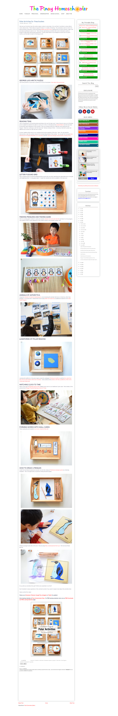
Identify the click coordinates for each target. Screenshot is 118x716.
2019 (81, 220)
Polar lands (58, 660)
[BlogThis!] (22, 663)
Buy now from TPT (83, 30)
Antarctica (37, 660)
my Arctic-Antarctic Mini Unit (41, 429)
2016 (81, 264)
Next (92, 178)
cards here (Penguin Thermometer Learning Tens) (59, 135)
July (81, 233)
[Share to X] (23, 663)
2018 (81, 222)
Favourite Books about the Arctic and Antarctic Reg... (89, 252)
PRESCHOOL (35, 13)
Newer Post (20, 703)
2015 (80, 266)
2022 (81, 214)
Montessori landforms (55, 378)
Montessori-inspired (48, 660)
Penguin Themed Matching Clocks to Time (36, 388)
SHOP (62, 13)
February (82, 243)
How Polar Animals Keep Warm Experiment (88, 250)
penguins (54, 660)
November (83, 225)
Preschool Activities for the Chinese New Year (88, 248)
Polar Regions (63, 660)
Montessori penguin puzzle (56, 470)
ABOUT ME (69, 13)
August (82, 231)
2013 (80, 270)
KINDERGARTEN (44, 13)
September (83, 229)
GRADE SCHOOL (55, 13)
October (82, 227)
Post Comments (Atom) (30, 705)
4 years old (32, 660)
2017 (80, 262)
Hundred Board (60, 125)
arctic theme (41, 660)
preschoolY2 (26, 661)
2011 (80, 274)
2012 (80, 272)
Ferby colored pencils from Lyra (52, 546)
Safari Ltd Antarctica (49, 298)
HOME (21, 13)
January (82, 245)
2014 (80, 268)
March (82, 241)
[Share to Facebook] (24, 663)
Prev (82, 178)
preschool (22, 661)
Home (46, 703)
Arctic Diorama (83, 254)
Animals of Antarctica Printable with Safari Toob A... (89, 259)
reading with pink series (46, 29)
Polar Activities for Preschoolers (86, 256)
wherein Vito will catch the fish (52, 219)
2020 (81, 218)
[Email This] (20, 663)
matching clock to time (34, 386)
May (81, 237)
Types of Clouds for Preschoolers (86, 246)
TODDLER (27, 13)
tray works (31, 661)
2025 (81, 208)
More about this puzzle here (57, 82)
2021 (80, 216)
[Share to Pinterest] (25, 663)
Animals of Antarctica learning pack (32, 297)
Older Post (72, 703)
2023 (80, 212)
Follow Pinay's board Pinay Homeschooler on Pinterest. (88, 185)
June (81, 235)
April (82, 239)
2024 (81, 210)
